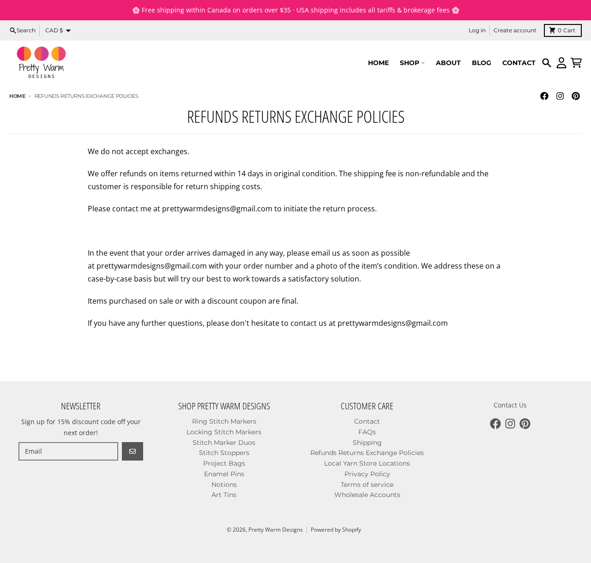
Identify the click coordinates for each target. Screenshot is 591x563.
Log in (477, 30)
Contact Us (510, 405)
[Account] (561, 62)
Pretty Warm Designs (275, 529)
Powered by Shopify (336, 529)
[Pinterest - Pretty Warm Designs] (576, 96)
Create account (515, 30)
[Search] (546, 62)
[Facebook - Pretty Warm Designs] (544, 96)
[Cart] (576, 62)
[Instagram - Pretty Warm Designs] (560, 96)
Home (17, 96)
